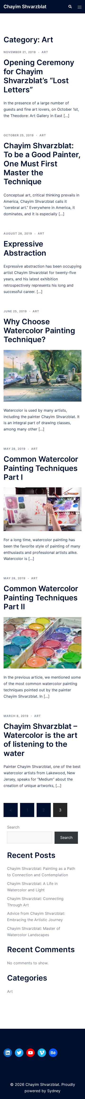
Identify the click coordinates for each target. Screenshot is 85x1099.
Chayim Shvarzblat (25, 6)
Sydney (53, 1090)
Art (45, 52)
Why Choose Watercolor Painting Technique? (39, 330)
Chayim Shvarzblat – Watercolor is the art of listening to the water (40, 740)
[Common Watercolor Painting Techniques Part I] (42, 508)
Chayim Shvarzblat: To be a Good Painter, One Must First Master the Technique (42, 163)
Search (13, 827)
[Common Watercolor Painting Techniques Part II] (42, 642)
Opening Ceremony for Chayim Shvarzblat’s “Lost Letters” (39, 76)
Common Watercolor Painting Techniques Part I (41, 468)
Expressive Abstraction (25, 248)
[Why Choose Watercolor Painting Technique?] (42, 375)
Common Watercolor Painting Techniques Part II (41, 597)
